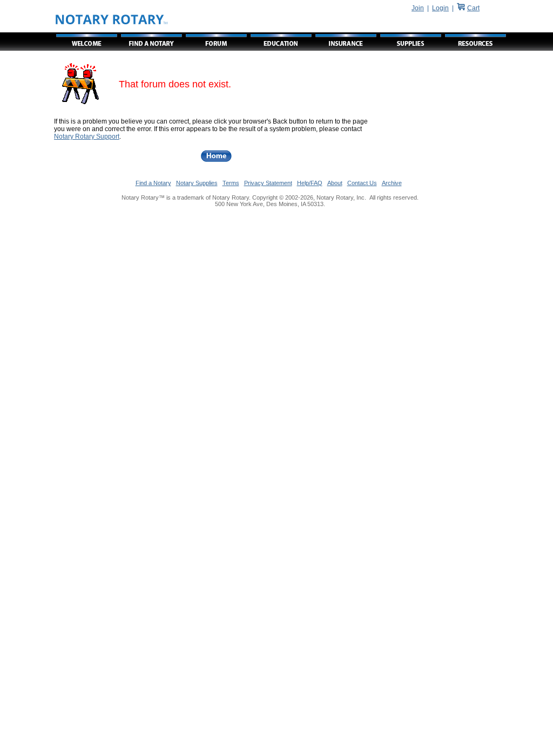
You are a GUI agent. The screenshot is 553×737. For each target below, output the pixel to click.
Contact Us (362, 183)
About (334, 183)
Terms (230, 183)
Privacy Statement (268, 183)
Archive (392, 183)
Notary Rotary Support (86, 136)
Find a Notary (153, 183)
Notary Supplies (197, 183)
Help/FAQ (309, 183)
